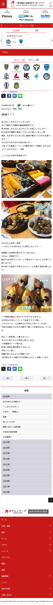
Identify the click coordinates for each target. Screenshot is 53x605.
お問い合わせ (6, 595)
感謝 (4, 417)
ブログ (4, 544)
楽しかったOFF (9, 422)
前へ (8, 378)
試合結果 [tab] (16, 30)
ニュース (4, 551)
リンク (4, 582)
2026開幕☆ (7, 437)
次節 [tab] (36, 30)
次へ (44, 378)
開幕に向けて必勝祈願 (12, 427)
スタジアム (5, 557)
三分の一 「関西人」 (11, 412)
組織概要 (4, 576)
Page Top (50, 500)
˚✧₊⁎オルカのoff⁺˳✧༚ (11, 407)
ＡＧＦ (14, 38)
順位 (3, 532)
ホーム (4, 519)
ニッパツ (21, 45)
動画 (3, 563)
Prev (1, 40)
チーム (4, 538)
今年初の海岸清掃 (10, 432)
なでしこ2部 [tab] (33, 59)
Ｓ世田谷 (8, 45)
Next (51, 40)
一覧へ (26, 378)
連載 (3, 569)
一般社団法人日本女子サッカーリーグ (30, 4)
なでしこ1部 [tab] (19, 59)
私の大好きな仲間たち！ (12, 402)
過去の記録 (5, 588)
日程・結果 (5, 526)
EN (50, 5)
